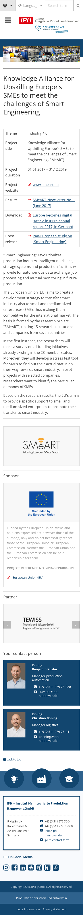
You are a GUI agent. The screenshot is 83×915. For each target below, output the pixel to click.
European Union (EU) (27, 577)
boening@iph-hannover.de (49, 739)
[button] (14, 778)
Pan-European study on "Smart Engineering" (52, 239)
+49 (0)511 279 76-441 (55, 731)
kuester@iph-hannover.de (49, 694)
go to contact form (57, 840)
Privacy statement (55, 909)
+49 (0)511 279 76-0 (57, 821)
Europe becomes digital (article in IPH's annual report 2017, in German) (53, 221)
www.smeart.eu (46, 184)
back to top (13, 759)
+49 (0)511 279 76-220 (55, 687)
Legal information (28, 909)
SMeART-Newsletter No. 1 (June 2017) (54, 202)
